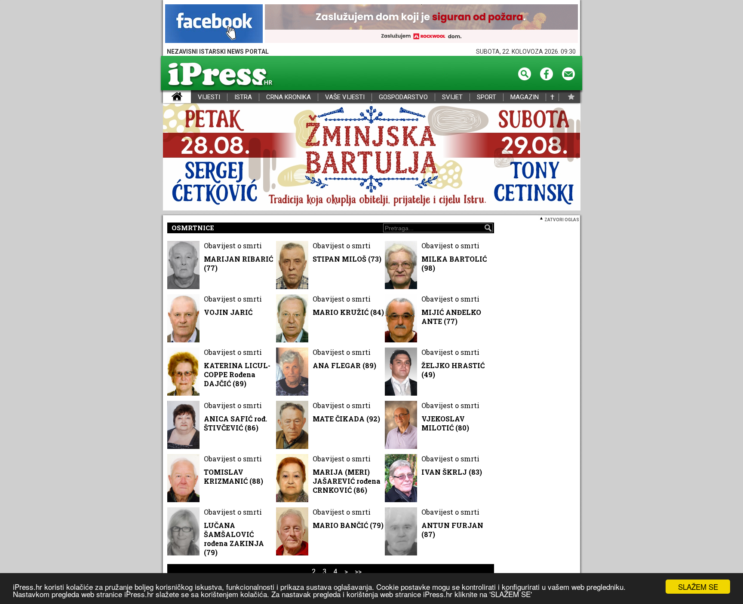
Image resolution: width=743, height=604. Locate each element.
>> (358, 571)
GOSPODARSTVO (403, 97)
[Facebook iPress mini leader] (214, 24)
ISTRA (243, 97)
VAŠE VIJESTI (345, 97)
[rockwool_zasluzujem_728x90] (421, 24)
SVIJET (452, 97)
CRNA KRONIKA (288, 97)
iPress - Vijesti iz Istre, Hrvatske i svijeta (168, 97)
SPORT (486, 97)
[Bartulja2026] (371, 157)
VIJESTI (209, 97)
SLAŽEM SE (698, 586)
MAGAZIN (524, 97)
